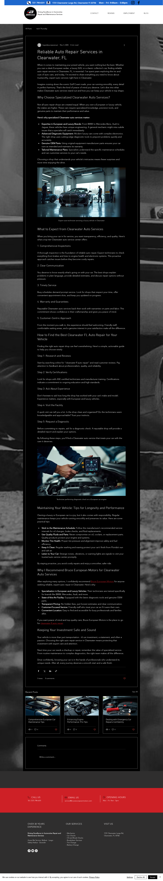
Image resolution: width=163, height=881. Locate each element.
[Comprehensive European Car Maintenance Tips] (43, 706)
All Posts (28, 29)
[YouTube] (32, 850)
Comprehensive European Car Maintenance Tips (41, 720)
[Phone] (29, 2)
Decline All (141, 877)
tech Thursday (42, 29)
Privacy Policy (94, 877)
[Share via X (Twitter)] (44, 671)
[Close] (160, 877)
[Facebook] (138, 2)
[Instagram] (133, 2)
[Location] (48, 2)
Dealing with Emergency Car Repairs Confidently (118, 720)
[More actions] (124, 45)
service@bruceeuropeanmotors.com (78, 801)
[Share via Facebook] (38, 671)
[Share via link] (56, 671)
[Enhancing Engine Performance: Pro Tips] (81, 706)
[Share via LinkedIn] (50, 671)
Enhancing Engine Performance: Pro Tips (77, 720)
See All (135, 692)
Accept (152, 877)
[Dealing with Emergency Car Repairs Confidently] (120, 706)
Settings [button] (130, 877)
